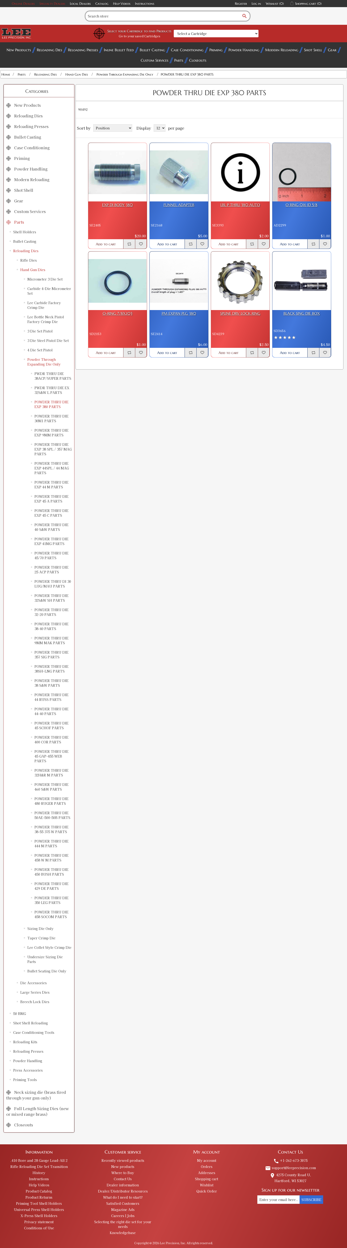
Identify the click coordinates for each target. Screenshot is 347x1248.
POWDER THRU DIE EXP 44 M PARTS (51, 484)
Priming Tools (25, 1079)
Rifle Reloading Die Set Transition (39, 1166)
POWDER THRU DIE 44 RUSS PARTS (51, 697)
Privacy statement (39, 1221)
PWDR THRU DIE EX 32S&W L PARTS (51, 390)
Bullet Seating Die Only (46, 971)
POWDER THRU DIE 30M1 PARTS (51, 418)
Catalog (101, 3)
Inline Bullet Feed (119, 49)
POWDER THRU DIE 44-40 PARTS (51, 711)
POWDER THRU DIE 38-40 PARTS (51, 626)
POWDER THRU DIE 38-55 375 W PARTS (51, 829)
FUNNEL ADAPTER (179, 205)
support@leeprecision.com (290, 1167)
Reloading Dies (49, 49)
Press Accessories (28, 1070)
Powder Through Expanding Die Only (44, 361)
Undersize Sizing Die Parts (45, 959)
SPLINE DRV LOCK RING (240, 313)
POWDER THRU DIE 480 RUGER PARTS (51, 801)
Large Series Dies (35, 992)
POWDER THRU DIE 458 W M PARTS (51, 857)
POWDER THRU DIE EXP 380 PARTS (51, 404)
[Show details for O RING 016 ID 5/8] (301, 172)
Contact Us (123, 1178)
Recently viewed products (123, 1160)
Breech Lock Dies (34, 1001)
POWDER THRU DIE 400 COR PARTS (51, 739)
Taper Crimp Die (41, 938)
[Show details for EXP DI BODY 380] (117, 172)
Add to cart (106, 244)
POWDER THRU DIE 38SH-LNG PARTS (51, 668)
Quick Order (206, 1191)
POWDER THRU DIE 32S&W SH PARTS (51, 598)
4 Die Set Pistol (40, 350)
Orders (206, 1166)
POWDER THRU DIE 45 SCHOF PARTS (51, 725)
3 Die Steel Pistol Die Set (48, 340)
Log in (256, 3)
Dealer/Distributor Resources (123, 1191)
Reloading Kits (25, 1041)
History (39, 1172)
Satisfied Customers (122, 1203)
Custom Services (154, 60)
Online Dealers (23, 3)
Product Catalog (39, 1191)
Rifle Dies (28, 260)
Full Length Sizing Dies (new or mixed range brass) (37, 1111)
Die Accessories (33, 982)
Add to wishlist (141, 244)
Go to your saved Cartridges (139, 36)
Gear (332, 49)
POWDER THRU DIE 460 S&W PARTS (51, 787)
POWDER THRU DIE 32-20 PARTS (51, 612)
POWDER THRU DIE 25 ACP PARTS (51, 569)
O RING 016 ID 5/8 (301, 205)
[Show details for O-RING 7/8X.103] (117, 280)
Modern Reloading (281, 49)
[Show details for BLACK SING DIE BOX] (301, 280)
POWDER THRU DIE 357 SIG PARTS (51, 654)
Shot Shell (313, 49)
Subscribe (311, 1199)
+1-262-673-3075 (290, 1160)
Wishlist (206, 1185)
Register (241, 3)
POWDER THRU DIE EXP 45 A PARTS (51, 498)
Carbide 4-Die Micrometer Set (49, 291)
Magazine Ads (123, 1209)
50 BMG (19, 1013)
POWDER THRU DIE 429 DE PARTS (51, 886)
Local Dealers (80, 3)
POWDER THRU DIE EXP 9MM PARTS (51, 432)
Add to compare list (129, 244)
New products (122, 1166)
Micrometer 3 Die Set (45, 279)
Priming (216, 49)
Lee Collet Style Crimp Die (49, 947)
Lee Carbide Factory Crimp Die (44, 305)
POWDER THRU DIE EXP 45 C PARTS (51, 513)
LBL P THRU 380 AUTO (240, 205)
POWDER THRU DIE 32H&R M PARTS (51, 772)
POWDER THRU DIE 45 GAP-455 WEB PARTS (51, 756)
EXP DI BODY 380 (117, 205)
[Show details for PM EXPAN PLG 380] (179, 280)
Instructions (144, 3)
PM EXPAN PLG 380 (179, 313)
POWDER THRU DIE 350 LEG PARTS (51, 900)
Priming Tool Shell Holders (39, 1203)
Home (5, 74)
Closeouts (197, 60)
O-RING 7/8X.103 (117, 313)
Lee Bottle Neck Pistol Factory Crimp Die (45, 319)
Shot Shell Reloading (30, 1023)
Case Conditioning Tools (33, 1032)
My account (206, 1160)
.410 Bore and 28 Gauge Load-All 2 (39, 1160)
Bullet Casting (152, 49)
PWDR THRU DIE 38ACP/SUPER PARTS (52, 376)
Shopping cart (206, 1178)
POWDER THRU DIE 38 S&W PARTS (51, 683)
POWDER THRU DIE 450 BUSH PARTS (51, 872)
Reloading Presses (83, 49)
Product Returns (38, 1197)
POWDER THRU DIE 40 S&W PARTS (51, 527)
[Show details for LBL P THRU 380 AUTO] (240, 172)
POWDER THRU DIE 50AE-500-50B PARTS (52, 815)
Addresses (206, 1172)
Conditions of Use (39, 1228)
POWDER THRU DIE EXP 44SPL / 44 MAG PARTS (51, 468)
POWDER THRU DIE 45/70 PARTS (51, 555)
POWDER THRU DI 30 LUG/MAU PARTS (52, 583)
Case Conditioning (187, 49)
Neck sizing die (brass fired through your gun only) (36, 1095)
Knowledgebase (123, 1232)
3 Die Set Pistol (40, 331)
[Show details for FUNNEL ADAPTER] (179, 172)
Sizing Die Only (40, 928)
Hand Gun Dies (32, 269)
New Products (19, 49)
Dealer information (123, 1185)
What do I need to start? (123, 1197)
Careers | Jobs (123, 1215)
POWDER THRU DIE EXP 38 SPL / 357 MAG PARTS (53, 449)
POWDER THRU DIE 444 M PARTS (51, 843)
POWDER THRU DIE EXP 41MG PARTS (51, 541)
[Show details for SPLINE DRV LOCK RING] (240, 280)
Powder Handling (244, 49)
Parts (178, 60)
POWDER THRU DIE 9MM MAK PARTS (51, 640)
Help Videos (121, 3)
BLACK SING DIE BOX (302, 313)
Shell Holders (24, 232)
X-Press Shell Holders (39, 1215)
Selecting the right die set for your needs (122, 1224)
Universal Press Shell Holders (39, 1209)
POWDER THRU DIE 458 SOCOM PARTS (51, 914)
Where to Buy (122, 1172)
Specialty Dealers (52, 3)
